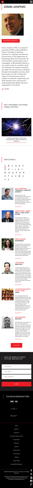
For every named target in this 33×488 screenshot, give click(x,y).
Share (7, 89)
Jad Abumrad (19, 263)
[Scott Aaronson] (8, 194)
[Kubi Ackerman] (8, 322)
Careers (16, 446)
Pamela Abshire (20, 240)
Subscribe (16, 443)
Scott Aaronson (23, 190)
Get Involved (16, 453)
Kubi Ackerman (20, 318)
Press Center (16, 439)
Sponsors (16, 429)
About (16, 425)
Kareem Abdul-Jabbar (22, 213)
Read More (17, 206)
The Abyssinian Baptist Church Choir (23, 291)
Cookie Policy (16, 460)
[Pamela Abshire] (8, 244)
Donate (16, 457)
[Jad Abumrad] (8, 268)
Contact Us (16, 432)
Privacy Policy (16, 450)
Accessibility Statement (16, 464)
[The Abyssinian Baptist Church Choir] (8, 294)
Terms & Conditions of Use (16, 436)
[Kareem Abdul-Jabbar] (8, 216)
